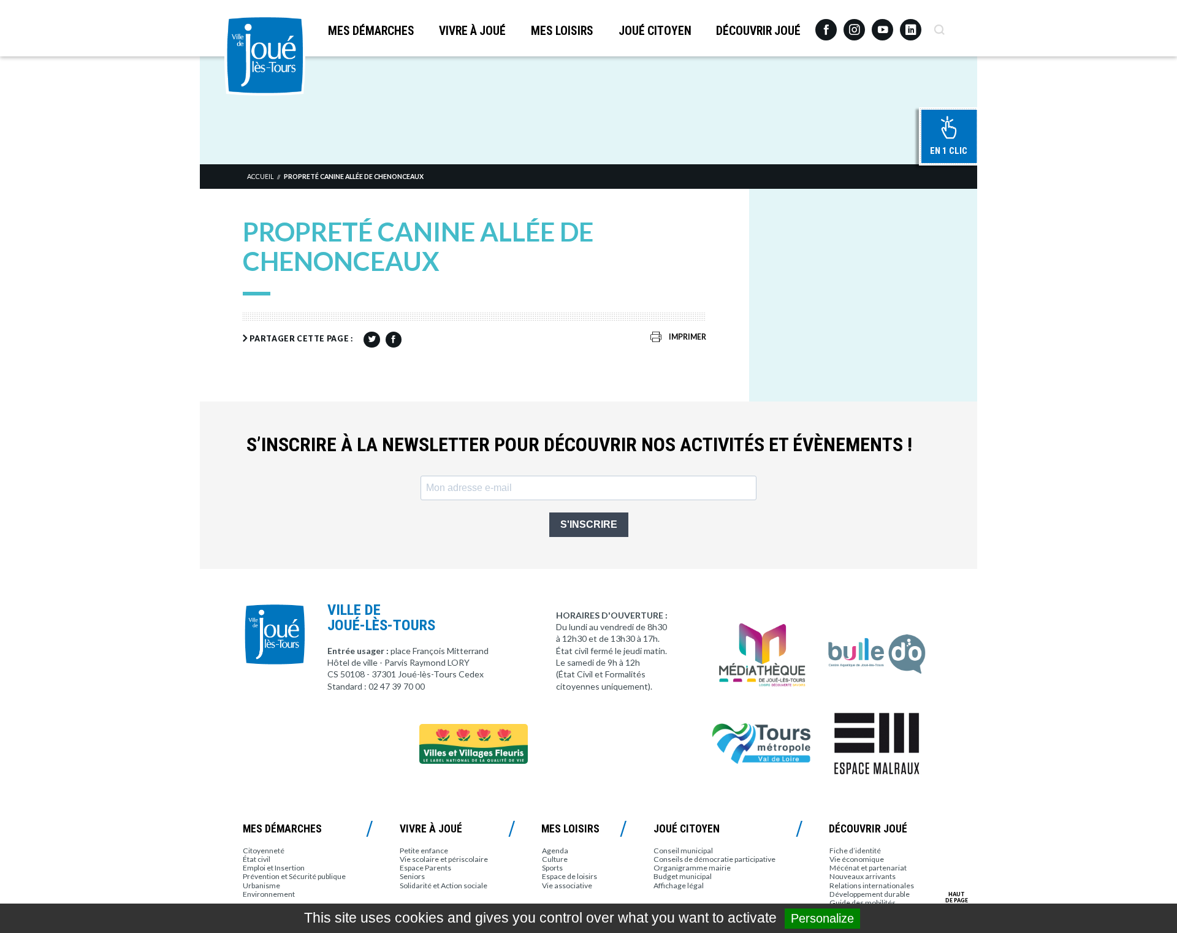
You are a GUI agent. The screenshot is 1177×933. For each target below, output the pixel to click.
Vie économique (856, 859)
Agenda (555, 850)
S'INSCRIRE (588, 524)
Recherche (939, 25)
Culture (555, 859)
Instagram (854, 24)
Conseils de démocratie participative (714, 859)
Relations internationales (871, 885)
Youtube (882, 25)
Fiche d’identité (855, 850)
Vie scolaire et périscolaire (444, 859)
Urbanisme (261, 885)
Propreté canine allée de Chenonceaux (354, 176)
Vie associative (567, 885)
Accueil (260, 176)
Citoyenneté (263, 850)
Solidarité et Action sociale (443, 885)
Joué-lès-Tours (264, 55)
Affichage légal (678, 885)
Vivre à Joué (472, 31)
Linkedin (910, 24)
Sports (552, 867)
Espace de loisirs (569, 876)
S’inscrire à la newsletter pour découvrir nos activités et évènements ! (579, 444)
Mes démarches (371, 31)
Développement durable (869, 894)
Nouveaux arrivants (862, 876)
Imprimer (687, 336)
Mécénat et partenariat (868, 867)
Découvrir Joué (758, 31)
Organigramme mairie (692, 867)
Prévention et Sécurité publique (294, 876)
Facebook (826, 25)
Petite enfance (424, 850)
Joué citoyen (655, 31)
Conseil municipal (683, 850)
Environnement (269, 894)
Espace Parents (425, 867)
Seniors (412, 876)
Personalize (822, 918)
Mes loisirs (562, 31)
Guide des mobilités (862, 902)
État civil (256, 859)
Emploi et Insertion (274, 867)
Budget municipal (682, 876)
